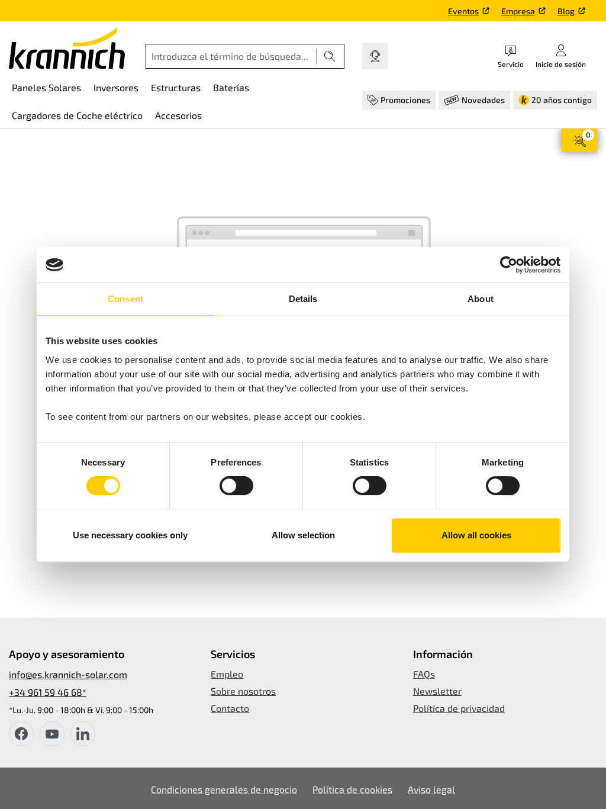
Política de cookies (352, 789)
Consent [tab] (125, 299)
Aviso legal (431, 789)
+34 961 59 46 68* (47, 692)
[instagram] (82, 733)
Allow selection (303, 535)
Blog (566, 11)
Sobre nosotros (243, 690)
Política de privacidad (459, 708)
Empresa (518, 11)
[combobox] (231, 56)
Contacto (230, 708)
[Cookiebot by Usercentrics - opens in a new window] (508, 265)
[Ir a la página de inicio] (67, 48)
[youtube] (52, 733)
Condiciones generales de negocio (224, 789)
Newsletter (437, 690)
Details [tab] (303, 299)
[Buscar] (330, 56)
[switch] (236, 485)
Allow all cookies (476, 535)
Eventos (463, 11)
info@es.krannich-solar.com (68, 674)
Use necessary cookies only (130, 535)
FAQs (424, 673)
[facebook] (21, 733)
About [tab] (481, 299)
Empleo (227, 673)
